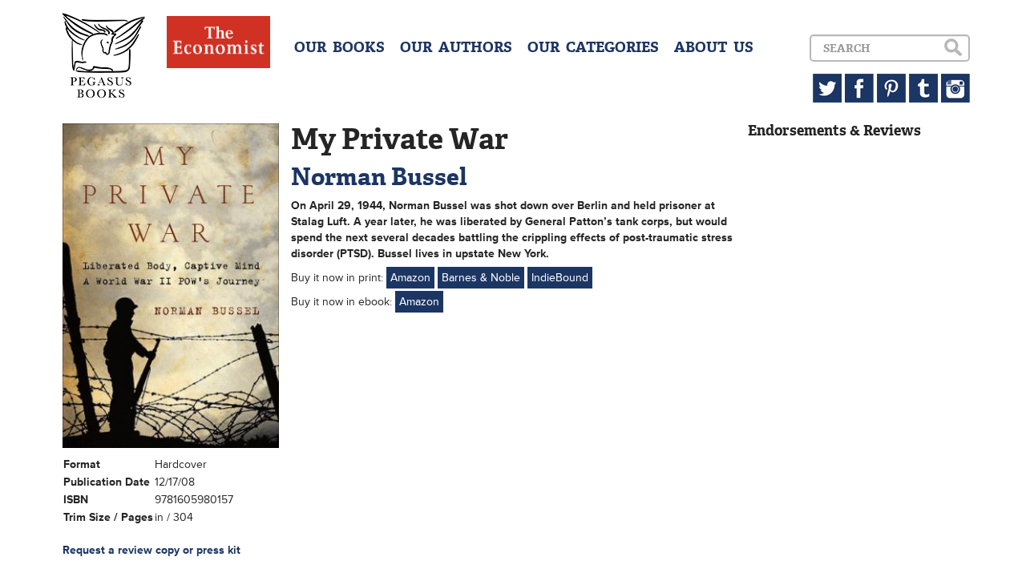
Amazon (410, 277)
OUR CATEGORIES (593, 47)
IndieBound (559, 277)
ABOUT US (713, 47)
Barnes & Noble (481, 277)
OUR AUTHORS (456, 47)
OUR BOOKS (339, 47)
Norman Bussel (379, 176)
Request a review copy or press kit (151, 550)
